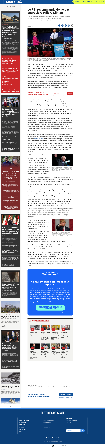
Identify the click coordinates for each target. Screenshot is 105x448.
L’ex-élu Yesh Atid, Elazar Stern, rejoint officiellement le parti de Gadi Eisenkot (11, 202)
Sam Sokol (6, 350)
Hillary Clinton (41, 386)
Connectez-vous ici (69, 397)
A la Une (21, 434)
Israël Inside (22, 424)
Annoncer (45, 424)
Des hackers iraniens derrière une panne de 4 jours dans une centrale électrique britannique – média (10, 258)
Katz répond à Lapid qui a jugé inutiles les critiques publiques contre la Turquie (10, 207)
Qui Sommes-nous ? (47, 422)
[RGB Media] (53, 446)
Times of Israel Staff (8, 38)
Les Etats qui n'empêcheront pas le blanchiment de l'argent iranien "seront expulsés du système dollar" (10, 71)
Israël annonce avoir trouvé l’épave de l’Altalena (33, 334)
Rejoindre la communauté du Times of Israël (50, 307)
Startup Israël (22, 429)
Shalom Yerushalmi (11, 181)
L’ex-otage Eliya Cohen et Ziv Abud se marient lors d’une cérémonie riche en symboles (45, 354)
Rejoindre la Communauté (82, 1)
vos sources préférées (67, 21)
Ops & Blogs (22, 427)
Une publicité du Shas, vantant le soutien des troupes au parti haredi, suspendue (10, 366)
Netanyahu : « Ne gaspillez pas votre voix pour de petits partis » (11, 191)
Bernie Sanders (39, 138)
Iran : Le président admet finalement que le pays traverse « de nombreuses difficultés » (10, 264)
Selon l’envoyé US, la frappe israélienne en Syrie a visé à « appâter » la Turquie (65, 354)
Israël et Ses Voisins (33, 386)
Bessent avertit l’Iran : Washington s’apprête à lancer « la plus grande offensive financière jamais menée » (10, 252)
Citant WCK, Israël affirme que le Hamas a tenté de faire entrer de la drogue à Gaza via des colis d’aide (10, 31)
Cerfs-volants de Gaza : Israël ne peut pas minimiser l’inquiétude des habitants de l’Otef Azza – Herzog (10, 132)
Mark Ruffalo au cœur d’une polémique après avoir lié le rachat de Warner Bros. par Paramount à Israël (34, 355)
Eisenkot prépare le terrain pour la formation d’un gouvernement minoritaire (10, 196)
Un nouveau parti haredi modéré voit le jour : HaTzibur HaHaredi (9, 361)
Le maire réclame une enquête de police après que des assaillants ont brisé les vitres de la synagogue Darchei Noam (9, 293)
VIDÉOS (20, 431)
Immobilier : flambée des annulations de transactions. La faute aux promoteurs (10, 316)
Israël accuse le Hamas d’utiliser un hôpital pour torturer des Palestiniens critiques (10, 149)
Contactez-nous (46, 427)
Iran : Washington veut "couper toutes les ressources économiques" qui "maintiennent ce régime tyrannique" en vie (10, 81)
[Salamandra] (65, 445)
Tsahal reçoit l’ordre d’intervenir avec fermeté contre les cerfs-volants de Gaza (55, 354)
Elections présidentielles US (59, 386)
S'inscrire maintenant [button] (66, 394)
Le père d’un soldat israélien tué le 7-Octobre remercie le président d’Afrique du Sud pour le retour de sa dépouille (45, 336)
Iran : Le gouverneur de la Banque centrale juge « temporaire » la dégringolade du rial (10, 230)
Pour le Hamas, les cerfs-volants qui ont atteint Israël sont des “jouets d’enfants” (10, 138)
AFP (30, 25)
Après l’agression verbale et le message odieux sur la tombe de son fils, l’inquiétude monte (11, 186)
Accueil (21, 418)
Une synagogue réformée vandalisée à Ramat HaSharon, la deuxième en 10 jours (10, 286)
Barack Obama (69, 386)
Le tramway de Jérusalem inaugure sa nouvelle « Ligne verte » (65, 335)
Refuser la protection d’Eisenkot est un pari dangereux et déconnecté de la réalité (10, 175)
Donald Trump (49, 386)
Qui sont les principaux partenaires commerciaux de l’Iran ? (10, 246)
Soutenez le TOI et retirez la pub (97, 1)
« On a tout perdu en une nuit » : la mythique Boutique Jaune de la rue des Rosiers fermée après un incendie (55, 336)
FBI (29, 388)
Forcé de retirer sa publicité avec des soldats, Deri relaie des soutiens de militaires (9, 346)
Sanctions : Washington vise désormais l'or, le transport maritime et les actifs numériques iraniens (9, 61)
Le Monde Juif (22, 422)
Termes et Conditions (47, 418)
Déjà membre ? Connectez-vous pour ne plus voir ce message (50, 312)
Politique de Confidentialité (48, 420)
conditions (67, 95)
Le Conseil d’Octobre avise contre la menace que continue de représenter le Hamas (10, 113)
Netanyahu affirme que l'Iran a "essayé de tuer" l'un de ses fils (10, 90)
